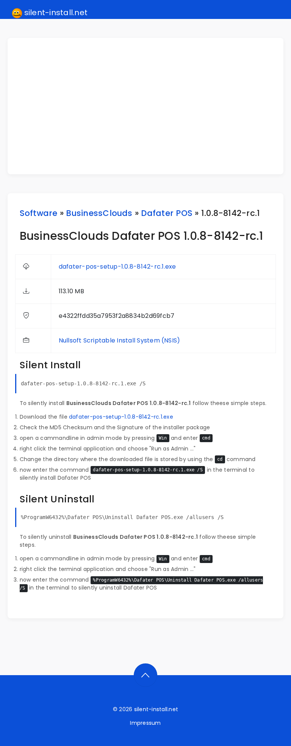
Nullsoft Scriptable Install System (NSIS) (119, 340)
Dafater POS (166, 213)
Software (39, 213)
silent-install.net (55, 12)
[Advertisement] (150, 106)
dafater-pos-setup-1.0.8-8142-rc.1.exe (117, 266)
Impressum (145, 723)
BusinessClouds (99, 213)
